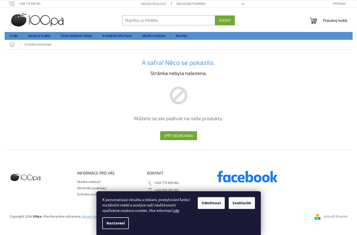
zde (176, 210)
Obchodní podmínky (191, 4)
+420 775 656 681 (166, 182)
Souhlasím (241, 203)
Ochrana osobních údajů (94, 194)
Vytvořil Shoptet (336, 216)
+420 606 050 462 (166, 190)
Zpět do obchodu (178, 135)
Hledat (225, 20)
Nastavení (115, 223)
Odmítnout (211, 203)
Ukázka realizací (153, 4)
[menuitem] (14, 36)
